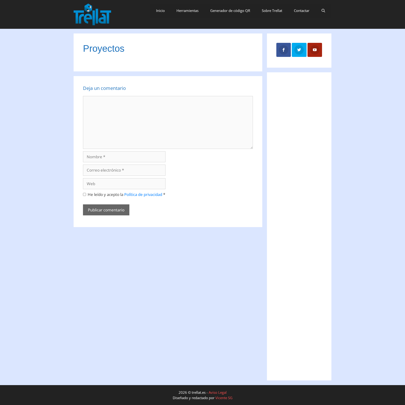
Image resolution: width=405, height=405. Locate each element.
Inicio (160, 10)
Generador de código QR (230, 10)
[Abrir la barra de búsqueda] (323, 11)
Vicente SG (223, 397)
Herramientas (187, 10)
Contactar (301, 10)
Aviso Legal (218, 392)
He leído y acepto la (126, 194)
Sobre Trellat (272, 10)
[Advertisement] (297, 155)
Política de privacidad (143, 194)
